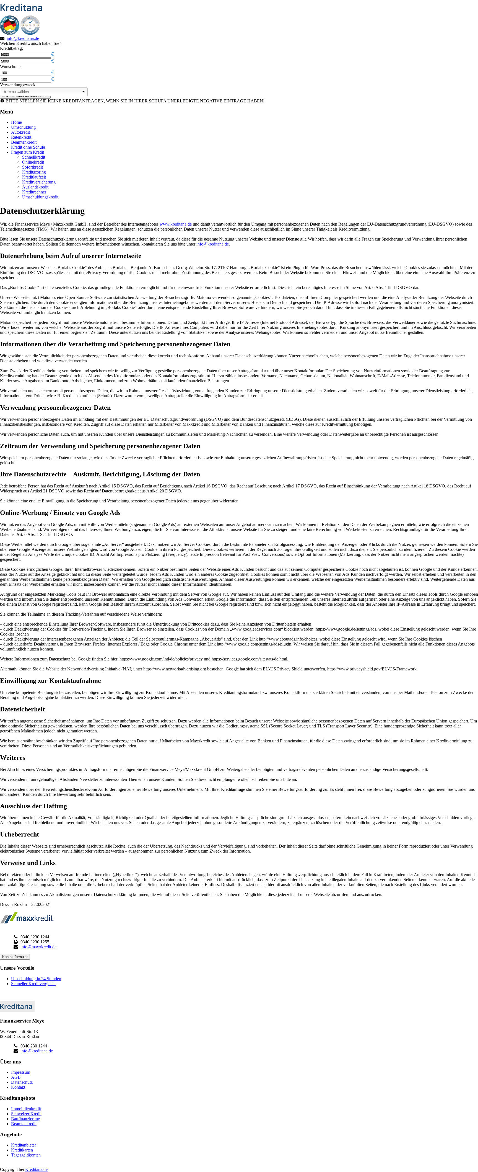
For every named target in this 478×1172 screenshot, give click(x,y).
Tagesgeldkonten (26, 1155)
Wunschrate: (11, 66)
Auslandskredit (35, 187)
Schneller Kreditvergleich (33, 983)
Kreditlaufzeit (34, 177)
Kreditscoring (34, 172)
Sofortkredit (32, 167)
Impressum (20, 1072)
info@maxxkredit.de (38, 946)
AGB (16, 1077)
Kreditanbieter (23, 1145)
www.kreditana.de (176, 224)
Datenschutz (22, 1082)
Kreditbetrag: (11, 48)
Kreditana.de (36, 1169)
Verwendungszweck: (18, 84)
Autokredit (20, 132)
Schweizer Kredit (26, 1113)
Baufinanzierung (25, 1118)
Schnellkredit (33, 157)
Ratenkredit (21, 137)
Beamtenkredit (24, 142)
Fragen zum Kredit (27, 152)
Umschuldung (23, 127)
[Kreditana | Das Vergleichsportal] (23, 13)
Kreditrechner (34, 192)
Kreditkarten (22, 1150)
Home (16, 122)
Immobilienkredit (26, 1108)
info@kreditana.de (23, 38)
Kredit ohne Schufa (28, 147)
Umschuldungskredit (40, 197)
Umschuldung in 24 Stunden (36, 978)
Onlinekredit (33, 162)
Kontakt (18, 1087)
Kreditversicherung (39, 182)
